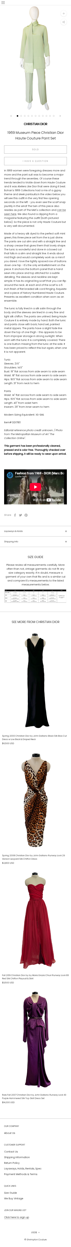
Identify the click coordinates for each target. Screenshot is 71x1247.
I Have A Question (35, 161)
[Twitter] (20, 515)
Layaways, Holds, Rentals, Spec (23, 1168)
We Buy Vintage (13, 1198)
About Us (9, 1133)
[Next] (60, 116)
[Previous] (11, 116)
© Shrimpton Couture (35, 1239)
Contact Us (11, 1151)
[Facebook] (15, 515)
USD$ (34, 1232)
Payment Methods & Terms (20, 1174)
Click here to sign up (16, 1217)
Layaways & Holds (13, 531)
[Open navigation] (3, 2)
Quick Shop (35, 715)
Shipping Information (17, 1157)
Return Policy (12, 1163)
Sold (35, 149)
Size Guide (10, 1193)
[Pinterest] (26, 515)
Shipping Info (11, 541)
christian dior (35, 124)
